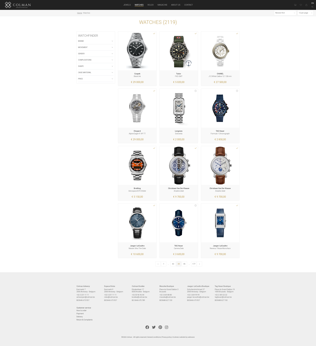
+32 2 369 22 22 (221, 295)
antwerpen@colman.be (86, 297)
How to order (82, 310)
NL (312, 7)
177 (193, 264)
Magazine (162, 5)
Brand (81, 41)
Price (80, 79)
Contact (188, 5)
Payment (80, 314)
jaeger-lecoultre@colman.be (198, 297)
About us (175, 5)
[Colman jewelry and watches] (18, 5)
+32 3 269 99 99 (193, 295)
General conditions (154, 337)
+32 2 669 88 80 (165, 295)
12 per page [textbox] (303, 13)
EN (312, 3)
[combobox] (285, 13)
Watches (139, 5)
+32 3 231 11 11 (83, 295)
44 (179, 264)
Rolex (151, 5)
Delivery (80, 317)
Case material (84, 72)
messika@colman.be (167, 297)
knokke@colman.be (139, 297)
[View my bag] (295, 5)
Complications (84, 60)
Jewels (127, 5)
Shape (81, 66)
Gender (81, 54)
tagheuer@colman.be (223, 297)
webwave (191, 337)
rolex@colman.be (111, 297)
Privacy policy (166, 337)
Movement (83, 47)
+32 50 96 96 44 (138, 295)
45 (184, 264)
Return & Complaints (85, 320)
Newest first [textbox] (280, 13)
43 (173, 264)
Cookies (175, 337)
